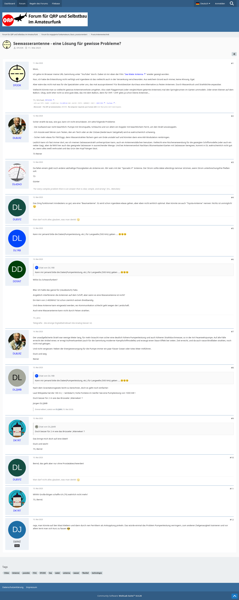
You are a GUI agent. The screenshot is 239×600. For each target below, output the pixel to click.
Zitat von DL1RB (46, 267)
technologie (97, 573)
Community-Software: (119, 595)
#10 (232, 457)
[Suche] (232, 3)
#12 (232, 519)
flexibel (85, 573)
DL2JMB (59, 409)
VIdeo (6, 573)
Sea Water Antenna (134, 74)
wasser (76, 573)
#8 (232, 367)
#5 (232, 228)
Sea (50, 573)
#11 (232, 488)
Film (35, 573)
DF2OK (20, 47)
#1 (232, 63)
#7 (232, 331)
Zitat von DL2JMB (47, 426)
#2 (232, 115)
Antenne (15, 573)
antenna (66, 573)
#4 (232, 197)
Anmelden (220, 3)
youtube (26, 573)
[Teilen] (234, 54)
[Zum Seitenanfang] (235, 596)
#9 (232, 418)
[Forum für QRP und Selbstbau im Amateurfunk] (119, 19)
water (57, 573)
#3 (232, 162)
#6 (232, 259)
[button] (203, 3)
